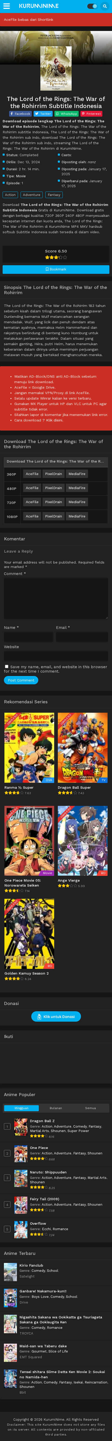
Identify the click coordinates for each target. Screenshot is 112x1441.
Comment (15, 574)
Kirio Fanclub (31, 1265)
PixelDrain (53, 474)
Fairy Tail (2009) (44, 1199)
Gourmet (39, 1351)
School (52, 1271)
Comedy (80, 1126)
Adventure (31, 195)
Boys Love (40, 1297)
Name (11, 627)
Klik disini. (54, 420)
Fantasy (54, 195)
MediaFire (77, 474)
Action (10, 195)
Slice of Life (58, 1351)
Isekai (78, 1382)
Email (63, 627)
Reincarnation (96, 1382)
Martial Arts (39, 1131)
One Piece (39, 1148)
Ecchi (46, 1229)
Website (11, 647)
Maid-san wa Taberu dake (43, 1346)
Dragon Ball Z (42, 1121)
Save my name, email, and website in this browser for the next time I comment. (55, 669)
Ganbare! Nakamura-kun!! (43, 1291)
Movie (21, 176)
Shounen (58, 1131)
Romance (60, 1229)
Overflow (38, 1223)
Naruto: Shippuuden (48, 1172)
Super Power (78, 1131)
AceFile (32, 474)
